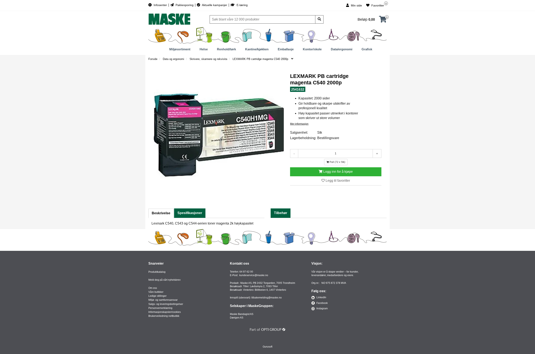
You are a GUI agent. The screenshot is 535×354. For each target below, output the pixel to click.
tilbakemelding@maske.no (266, 297)
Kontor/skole (312, 49)
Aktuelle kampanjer (214, 5)
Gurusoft (267, 346)
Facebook (322, 303)
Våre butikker (155, 292)
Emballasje (286, 49)
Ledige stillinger (157, 295)
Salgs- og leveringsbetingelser (165, 304)
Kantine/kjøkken (257, 49)
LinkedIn (321, 297)
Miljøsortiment (179, 49)
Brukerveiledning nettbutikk (163, 316)
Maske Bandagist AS (241, 314)
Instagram (322, 308)
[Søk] (319, 19)
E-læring (242, 5)
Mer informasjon (299, 123)
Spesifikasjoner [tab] (189, 213)
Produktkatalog (157, 271)
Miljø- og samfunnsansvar (163, 299)
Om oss (152, 288)
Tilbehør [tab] (280, 213)
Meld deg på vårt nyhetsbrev (164, 279)
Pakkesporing (184, 5)
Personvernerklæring (160, 308)
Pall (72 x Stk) (337, 162)
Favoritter (377, 5)
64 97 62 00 (246, 271)
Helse (204, 49)
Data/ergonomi (341, 49)
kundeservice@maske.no (253, 275)
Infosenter (160, 5)
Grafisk (367, 49)
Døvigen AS (236, 317)
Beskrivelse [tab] (161, 213)
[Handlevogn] (383, 20)
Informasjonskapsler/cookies (164, 312)
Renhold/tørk (226, 49)
